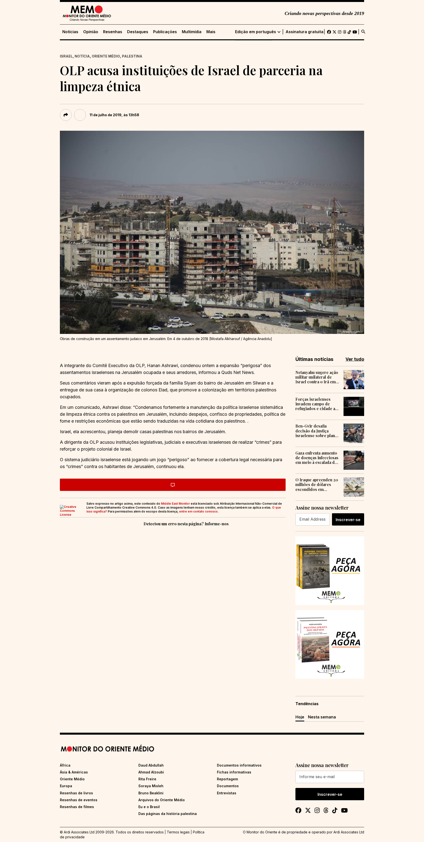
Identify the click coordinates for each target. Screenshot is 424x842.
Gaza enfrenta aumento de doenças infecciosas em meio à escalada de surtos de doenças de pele (316, 458)
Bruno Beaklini (150, 793)
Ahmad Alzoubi (151, 772)
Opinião (90, 31)
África (65, 765)
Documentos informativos (239, 765)
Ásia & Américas (74, 772)
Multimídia (191, 31)
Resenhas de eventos (78, 800)
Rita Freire (147, 779)
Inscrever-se (348, 519)
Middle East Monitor (175, 503)
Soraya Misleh (150, 786)
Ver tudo (354, 359)
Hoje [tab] (299, 716)
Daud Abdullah (151, 765)
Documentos (228, 786)
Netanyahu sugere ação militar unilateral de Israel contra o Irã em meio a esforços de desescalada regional (316, 377)
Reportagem (227, 779)
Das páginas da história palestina (167, 814)
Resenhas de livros (76, 793)
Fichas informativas (234, 772)
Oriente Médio (106, 56)
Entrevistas (226, 793)
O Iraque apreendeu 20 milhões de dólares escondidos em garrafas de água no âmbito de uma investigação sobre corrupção (316, 484)
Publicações (165, 31)
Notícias (70, 31)
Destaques (137, 31)
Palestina (132, 56)
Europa (66, 786)
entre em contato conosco (198, 511)
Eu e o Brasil (149, 807)
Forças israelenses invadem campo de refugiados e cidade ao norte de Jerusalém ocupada (316, 404)
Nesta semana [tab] (322, 716)
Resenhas (112, 31)
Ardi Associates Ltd (348, 832)
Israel (66, 56)
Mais (210, 31)
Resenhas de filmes (77, 807)
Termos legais (178, 832)
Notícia (82, 56)
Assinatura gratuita (304, 31)
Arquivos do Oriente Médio (161, 800)
